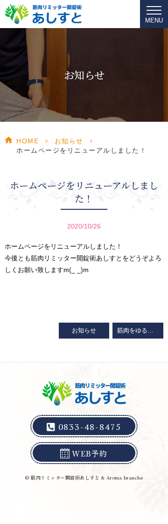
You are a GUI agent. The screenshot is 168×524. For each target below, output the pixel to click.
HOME (27, 141)
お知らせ (69, 141)
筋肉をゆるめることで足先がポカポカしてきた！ (140, 330)
